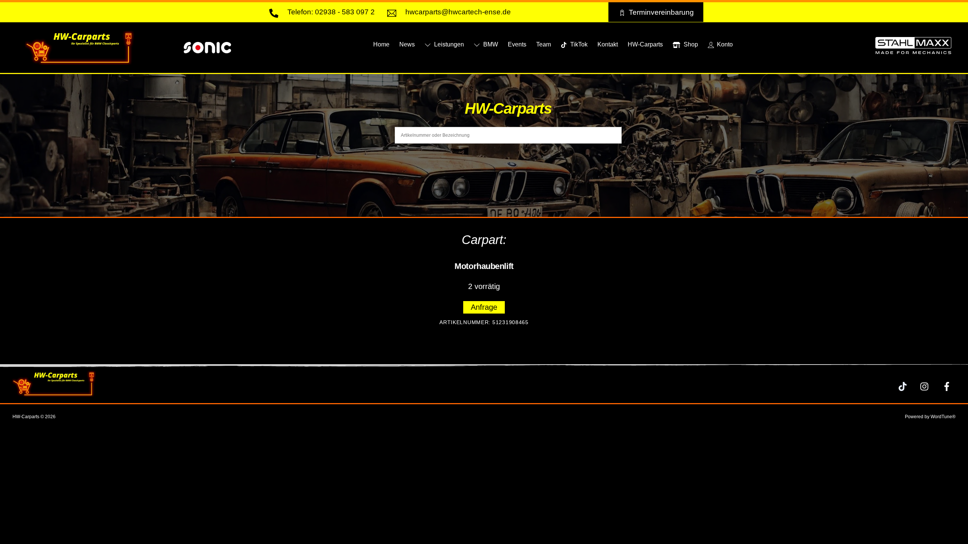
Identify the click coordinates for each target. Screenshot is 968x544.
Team (543, 44)
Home (381, 44)
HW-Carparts (645, 44)
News (407, 44)
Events (517, 44)
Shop (690, 44)
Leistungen (448, 44)
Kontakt (607, 44)
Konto (724, 44)
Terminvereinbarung (661, 12)
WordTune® (943, 416)
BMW (490, 44)
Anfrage (484, 307)
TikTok (578, 44)
